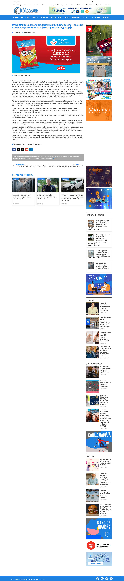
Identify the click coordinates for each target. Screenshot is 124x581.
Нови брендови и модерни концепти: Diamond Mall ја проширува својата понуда (105, 322)
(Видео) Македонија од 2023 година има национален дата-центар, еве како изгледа (98, 224)
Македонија (17, 5)
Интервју (51, 5)
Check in (66, 17)
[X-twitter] (111, 578)
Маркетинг (98, 5)
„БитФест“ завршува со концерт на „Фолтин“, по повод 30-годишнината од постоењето (105, 479)
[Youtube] (106, 578)
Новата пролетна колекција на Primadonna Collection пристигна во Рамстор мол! (105, 336)
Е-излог (90, 300)
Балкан (37, 5)
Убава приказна (62, 5)
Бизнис (27, 5)
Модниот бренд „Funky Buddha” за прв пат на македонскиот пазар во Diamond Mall (105, 351)
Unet (43, 579)
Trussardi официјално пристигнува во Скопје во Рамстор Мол (105, 306)
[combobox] (101, 2)
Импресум (89, 5)
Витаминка (17, 144)
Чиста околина (95, 17)
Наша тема (35, 17)
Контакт (80, 5)
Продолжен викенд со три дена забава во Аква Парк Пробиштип (105, 493)
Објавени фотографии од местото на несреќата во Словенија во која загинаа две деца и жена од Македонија (72, 197)
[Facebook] (97, 578)
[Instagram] (102, 578)
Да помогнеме (18, 75)
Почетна (15, 17)
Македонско (75, 17)
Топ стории (27, 75)
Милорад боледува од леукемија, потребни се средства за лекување (104, 399)
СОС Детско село (27, 144)
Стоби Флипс (37, 144)
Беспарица (44, 17)
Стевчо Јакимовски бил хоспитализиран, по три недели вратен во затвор (47, 196)
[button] (14, 149)
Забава (90, 456)
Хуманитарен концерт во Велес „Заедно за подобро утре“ (105, 369)
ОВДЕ (54, 158)
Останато (106, 17)
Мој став (85, 17)
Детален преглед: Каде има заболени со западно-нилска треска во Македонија (103, 253)
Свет (43, 5)
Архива (108, 5)
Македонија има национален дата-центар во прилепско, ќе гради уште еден (22, 196)
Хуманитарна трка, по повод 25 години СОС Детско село (105, 383)
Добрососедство (56, 17)
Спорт (72, 5)
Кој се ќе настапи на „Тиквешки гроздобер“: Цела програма (105, 462)
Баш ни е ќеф (25, 17)
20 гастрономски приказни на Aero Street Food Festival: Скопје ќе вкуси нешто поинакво (106, 509)
